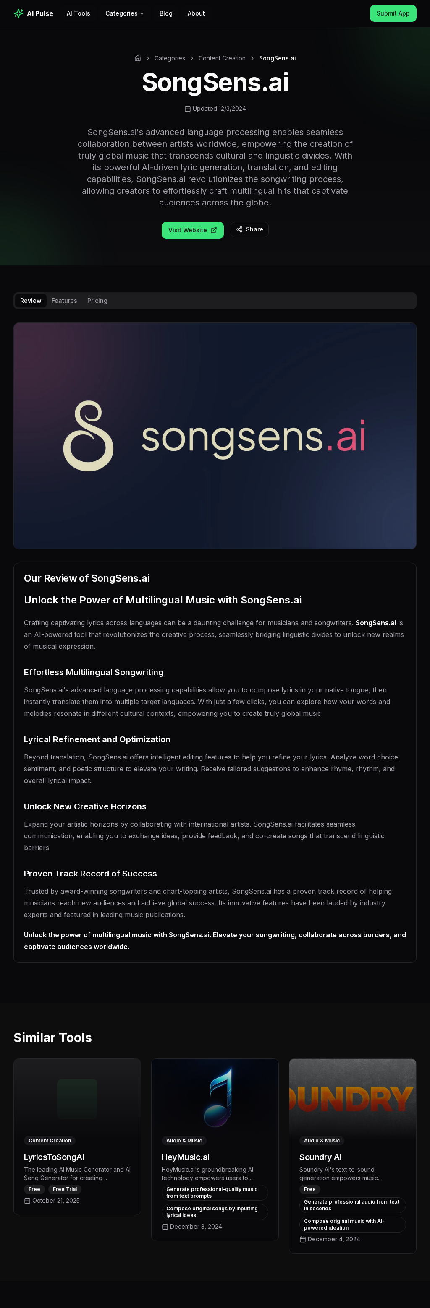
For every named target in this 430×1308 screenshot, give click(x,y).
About (196, 13)
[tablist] (215, 300)
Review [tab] (31, 300)
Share (254, 229)
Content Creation (222, 58)
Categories (121, 13)
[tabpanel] (215, 649)
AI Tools (78, 13)
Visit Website (187, 230)
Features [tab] (64, 300)
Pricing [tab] (97, 300)
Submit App (393, 13)
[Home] (137, 58)
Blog (166, 13)
